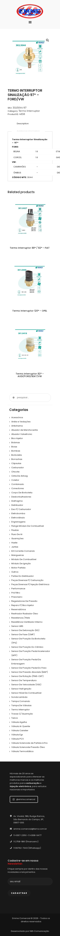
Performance (18, 588)
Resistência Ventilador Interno (27, 621)
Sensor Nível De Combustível (26, 692)
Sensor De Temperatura (23, 680)
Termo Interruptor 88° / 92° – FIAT (30, 248)
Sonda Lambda (19, 697)
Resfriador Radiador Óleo (24, 613)
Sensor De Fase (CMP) (23, 634)
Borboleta (16, 455)
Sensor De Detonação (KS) (25, 630)
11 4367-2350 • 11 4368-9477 (27, 835)
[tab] (23, 123)
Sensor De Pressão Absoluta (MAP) (29, 672)
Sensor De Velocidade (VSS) (26, 684)
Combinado (17, 484)
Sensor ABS (17, 626)
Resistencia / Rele (20, 617)
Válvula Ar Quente (20, 726)
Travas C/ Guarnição (22, 713)
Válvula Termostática (22, 751)
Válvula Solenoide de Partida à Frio (29, 742)
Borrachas (16, 459)
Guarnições (17, 538)
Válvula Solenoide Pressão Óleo (28, 747)
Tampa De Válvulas (21, 705)
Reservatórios (18, 609)
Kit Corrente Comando (23, 551)
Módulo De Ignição (21, 563)
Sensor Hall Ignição (21, 688)
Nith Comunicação (39, 931)
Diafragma (17, 500)
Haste (14, 542)
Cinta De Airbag (19, 475)
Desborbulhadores (21, 496)
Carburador (17, 467)
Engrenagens (18, 521)
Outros (14, 571)
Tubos (14, 717)
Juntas (14, 546)
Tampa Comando (20, 701)
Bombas (15, 450)
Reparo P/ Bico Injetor (22, 605)
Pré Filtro (15, 592)
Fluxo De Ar (17, 534)
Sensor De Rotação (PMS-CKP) (27, 676)
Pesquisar (13, 397)
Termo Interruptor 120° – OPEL (29, 310)
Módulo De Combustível (23, 559)
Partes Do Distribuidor (22, 576)
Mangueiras (17, 555)
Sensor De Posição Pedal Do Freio (29, 667)
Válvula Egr (17, 734)
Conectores (17, 488)
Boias (14, 446)
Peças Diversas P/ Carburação (27, 580)
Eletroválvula (18, 517)
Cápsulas (16, 463)
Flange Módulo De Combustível (27, 525)
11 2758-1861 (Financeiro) (25, 841)
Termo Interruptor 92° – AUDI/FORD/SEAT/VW (30, 375)
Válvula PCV (17, 738)
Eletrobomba (18, 513)
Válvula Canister (19, 730)
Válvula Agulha (19, 722)
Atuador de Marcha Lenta (24, 429)
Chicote (15, 471)
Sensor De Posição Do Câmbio (27, 647)
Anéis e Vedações (21, 421)
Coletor (15, 480)
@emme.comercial (25, 799)
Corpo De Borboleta (21, 492)
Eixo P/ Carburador (21, 509)
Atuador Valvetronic (21, 434)
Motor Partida (18, 567)
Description (23, 123)
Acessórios (17, 417)
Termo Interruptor (29, 110)
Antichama (17, 425)
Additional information (28, 130)
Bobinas (15, 442)
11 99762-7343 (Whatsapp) (27, 847)
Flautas (15, 530)
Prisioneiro (16, 596)
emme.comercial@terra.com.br (30, 828)
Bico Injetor (17, 438)
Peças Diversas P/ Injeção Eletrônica (30, 584)
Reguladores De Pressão (24, 601)
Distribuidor (17, 505)
